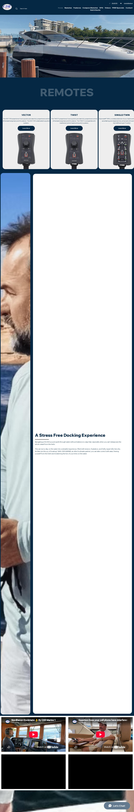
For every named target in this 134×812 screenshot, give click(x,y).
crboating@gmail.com (128, 3)
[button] (68, 8)
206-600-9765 (114, 3)
